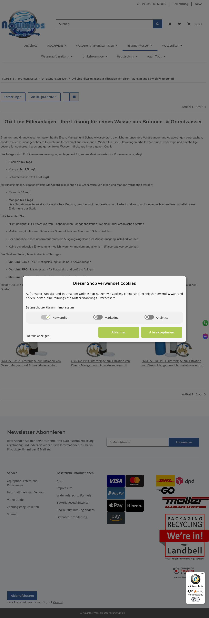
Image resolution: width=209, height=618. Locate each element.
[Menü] (202, 574)
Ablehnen (118, 332)
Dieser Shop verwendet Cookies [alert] (104, 283)
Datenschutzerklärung (41, 307)
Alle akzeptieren (161, 332)
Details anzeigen (38, 336)
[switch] (45, 317)
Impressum (66, 307)
